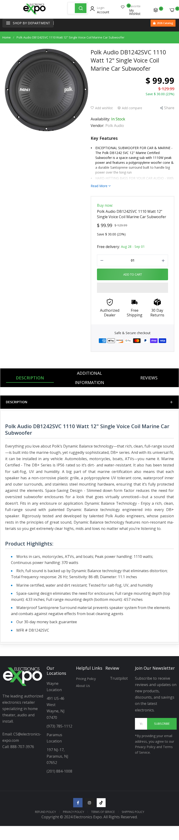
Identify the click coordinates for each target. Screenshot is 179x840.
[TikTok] (101, 802)
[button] (132, 288)
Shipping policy (133, 812)
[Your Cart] (172, 10)
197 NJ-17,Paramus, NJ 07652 (57, 756)
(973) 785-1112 (60, 726)
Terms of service (103, 812)
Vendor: (97, 125)
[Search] (80, 8)
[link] (170, 801)
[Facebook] (78, 802)
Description (30, 378)
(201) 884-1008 (59, 771)
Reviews (149, 378)
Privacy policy (73, 812)
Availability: (100, 119)
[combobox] (71, 8)
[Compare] (155, 10)
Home (6, 37)
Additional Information (89, 377)
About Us (83, 685)
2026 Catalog (165, 23)
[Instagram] (89, 802)
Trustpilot (119, 678)
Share (169, 107)
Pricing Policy (86, 678)
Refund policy (45, 812)
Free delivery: (108, 247)
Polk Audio (114, 125)
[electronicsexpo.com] (34, 14)
